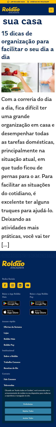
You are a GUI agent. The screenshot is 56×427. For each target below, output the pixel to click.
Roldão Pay (9, 345)
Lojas (6, 333)
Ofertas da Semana (13, 327)
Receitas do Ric (11, 368)
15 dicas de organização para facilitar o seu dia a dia (27, 45)
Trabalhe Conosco (12, 362)
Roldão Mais (9, 339)
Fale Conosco (10, 379)
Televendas (9, 385)
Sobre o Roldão (11, 356)
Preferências (28, 404)
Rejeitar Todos (28, 411)
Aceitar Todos (28, 418)
